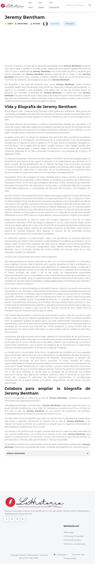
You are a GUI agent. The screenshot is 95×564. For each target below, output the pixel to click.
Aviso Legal (69, 532)
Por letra (30, 5)
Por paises (41, 5)
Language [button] (61, 554)
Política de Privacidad (74, 536)
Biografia (55, 23)
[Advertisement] (49, 45)
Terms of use (78, 554)
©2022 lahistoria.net (29, 555)
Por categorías (54, 5)
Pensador (69, 23)
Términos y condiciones (74, 544)
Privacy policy (70, 558)
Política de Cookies (72, 540)
